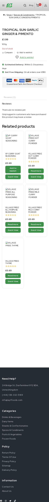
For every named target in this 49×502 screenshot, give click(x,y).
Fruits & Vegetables (12, 434)
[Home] (4, 15)
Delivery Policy (9, 470)
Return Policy (8, 452)
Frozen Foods (9, 438)
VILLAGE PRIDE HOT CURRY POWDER (35, 156)
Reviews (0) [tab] (10, 97)
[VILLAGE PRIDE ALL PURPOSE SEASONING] (13, 195)
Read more (36, 171)
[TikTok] (15, 501)
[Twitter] (10, 501)
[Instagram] (6, 501)
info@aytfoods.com (12, 400)
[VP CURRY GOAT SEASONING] (13, 141)
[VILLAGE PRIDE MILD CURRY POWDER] (36, 195)
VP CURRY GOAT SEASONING (12, 155)
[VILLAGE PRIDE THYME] (13, 249)
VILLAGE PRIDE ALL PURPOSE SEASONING (12, 209)
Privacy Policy (9, 461)
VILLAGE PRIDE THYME (12, 262)
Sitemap (6, 465)
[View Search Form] (24, 5)
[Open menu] (3, 5)
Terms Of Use (9, 457)
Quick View (13, 177)
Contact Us (8, 486)
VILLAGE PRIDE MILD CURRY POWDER (35, 209)
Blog (31, 5)
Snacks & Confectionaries (15, 425)
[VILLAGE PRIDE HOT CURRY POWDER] (36, 141)
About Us (6, 491)
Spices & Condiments (13, 430)
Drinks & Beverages (11, 417)
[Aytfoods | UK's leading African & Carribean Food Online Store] (9, 5)
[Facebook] (1, 501)
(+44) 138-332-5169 (12, 395)
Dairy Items (7, 421)
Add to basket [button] (13, 169)
